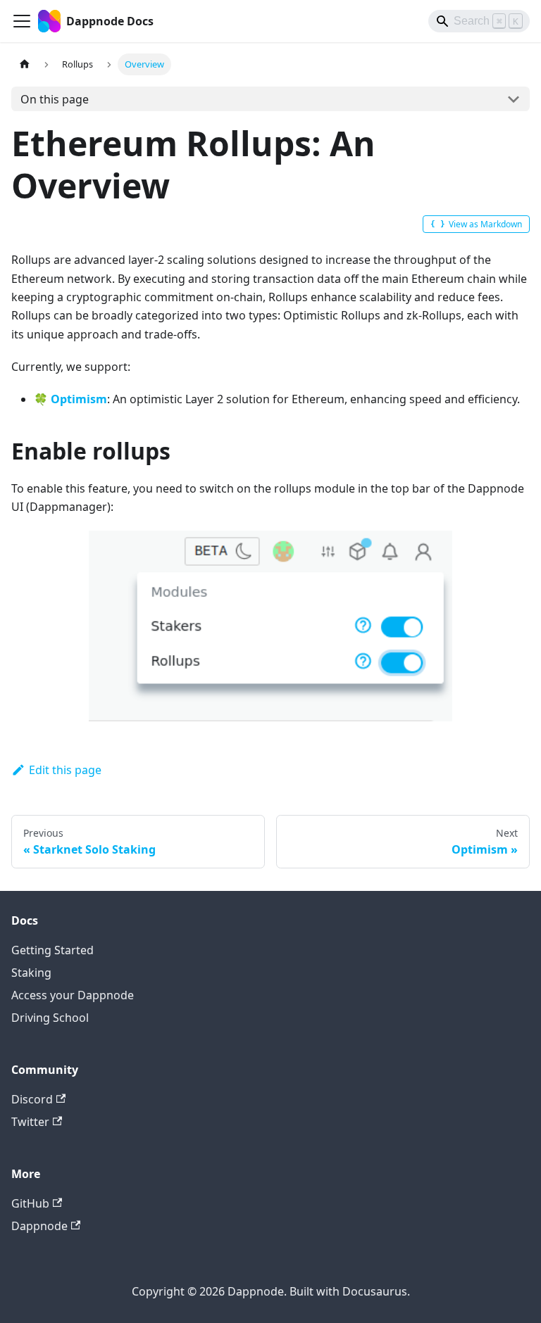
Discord (32, 1099)
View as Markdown (485, 224)
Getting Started (52, 950)
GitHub (30, 1203)
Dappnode (39, 1226)
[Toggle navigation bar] (21, 21)
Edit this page (65, 770)
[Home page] (24, 64)
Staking (31, 972)
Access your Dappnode (72, 995)
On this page (54, 99)
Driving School (50, 1017)
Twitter (30, 1121)
